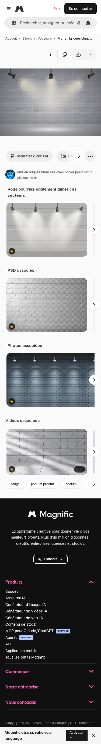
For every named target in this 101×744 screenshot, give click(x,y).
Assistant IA (15, 597)
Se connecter (80, 8)
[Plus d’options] (50, 54)
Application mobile (21, 650)
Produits (13, 582)
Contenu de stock (20, 624)
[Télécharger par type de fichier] (90, 54)
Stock (27, 38)
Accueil (11, 38)
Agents (18, 637)
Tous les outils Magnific (25, 657)
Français (50, 559)
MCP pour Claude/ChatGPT (37, 630)
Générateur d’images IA (25, 604)
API (8, 644)
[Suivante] (79, 156)
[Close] (93, 735)
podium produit (42, 484)
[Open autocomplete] (12, 23)
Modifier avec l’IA (32, 156)
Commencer (17, 671)
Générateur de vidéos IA (26, 611)
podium (71, 484)
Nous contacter (21, 702)
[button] (50, 559)
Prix (57, 8)
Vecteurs (45, 38)
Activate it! (76, 735)
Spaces (11, 591)
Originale (35, 72)
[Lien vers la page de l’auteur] (10, 175)
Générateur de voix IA (24, 617)
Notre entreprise (22, 687)
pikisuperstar (27, 178)
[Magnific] (50, 515)
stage (15, 484)
